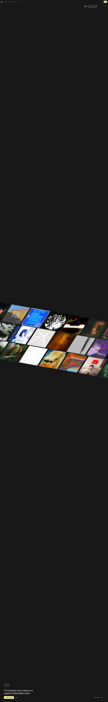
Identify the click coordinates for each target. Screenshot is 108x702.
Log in (105, 1)
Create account (8, 697)
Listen (16, 697)
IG (101, 697)
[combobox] (17, 1)
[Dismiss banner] (105, 6)
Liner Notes (97, 697)
